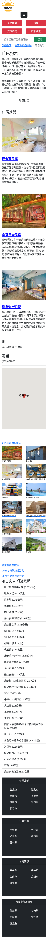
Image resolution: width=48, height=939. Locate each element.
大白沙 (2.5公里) (13, 705)
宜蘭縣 (34, 795)
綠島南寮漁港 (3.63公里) (17, 771)
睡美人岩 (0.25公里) (14, 593)
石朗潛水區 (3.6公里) (15, 759)
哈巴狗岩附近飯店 (11, 443)
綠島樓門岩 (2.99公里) (16, 752)
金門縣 (34, 917)
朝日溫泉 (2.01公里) (14, 637)
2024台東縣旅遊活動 (13, 576)
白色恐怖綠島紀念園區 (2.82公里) (22, 740)
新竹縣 (34, 802)
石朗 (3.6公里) (11, 765)
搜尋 (40, 39)
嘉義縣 (13, 870)
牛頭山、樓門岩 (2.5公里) (17, 699)
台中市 (34, 829)
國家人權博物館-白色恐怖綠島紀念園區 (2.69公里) (23, 726)
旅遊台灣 (6, 45)
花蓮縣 (13, 910)
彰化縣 (13, 836)
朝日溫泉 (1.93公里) (14, 630)
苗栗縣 (13, 829)
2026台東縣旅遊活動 (13, 570)
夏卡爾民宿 (10, 158)
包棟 (36, 23)
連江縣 (13, 923)
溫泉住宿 (12, 23)
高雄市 (34, 876)
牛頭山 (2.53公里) (13, 718)
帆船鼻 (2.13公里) (13, 649)
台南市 (13, 876)
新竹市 (13, 808)
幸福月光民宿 (11, 234)
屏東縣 (13, 883)
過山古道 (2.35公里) (14, 674)
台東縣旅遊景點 (23, 45)
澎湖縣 (13, 917)
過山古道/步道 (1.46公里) (17, 618)
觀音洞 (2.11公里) (13, 643)
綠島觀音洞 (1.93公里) (16, 624)
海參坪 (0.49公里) (13, 599)
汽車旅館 (12, 31)
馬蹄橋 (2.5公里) (13, 711)
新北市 (34, 789)
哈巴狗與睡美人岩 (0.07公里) (19, 587)
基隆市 (13, 795)
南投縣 (34, 836)
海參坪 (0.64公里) (13, 605)
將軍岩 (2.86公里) (13, 746)
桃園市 (13, 802)
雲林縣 (13, 842)
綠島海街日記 (11, 307)
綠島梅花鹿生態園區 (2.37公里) (20, 680)
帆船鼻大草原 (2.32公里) (17, 662)
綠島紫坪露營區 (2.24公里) (18, 655)
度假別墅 (36, 31)
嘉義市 (34, 870)
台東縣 (34, 910)
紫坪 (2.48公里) (12, 693)
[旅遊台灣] (8, 5)
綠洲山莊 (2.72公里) (14, 734)
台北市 (13, 789)
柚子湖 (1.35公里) (13, 612)
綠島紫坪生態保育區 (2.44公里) (20, 687)
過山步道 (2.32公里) (14, 668)
